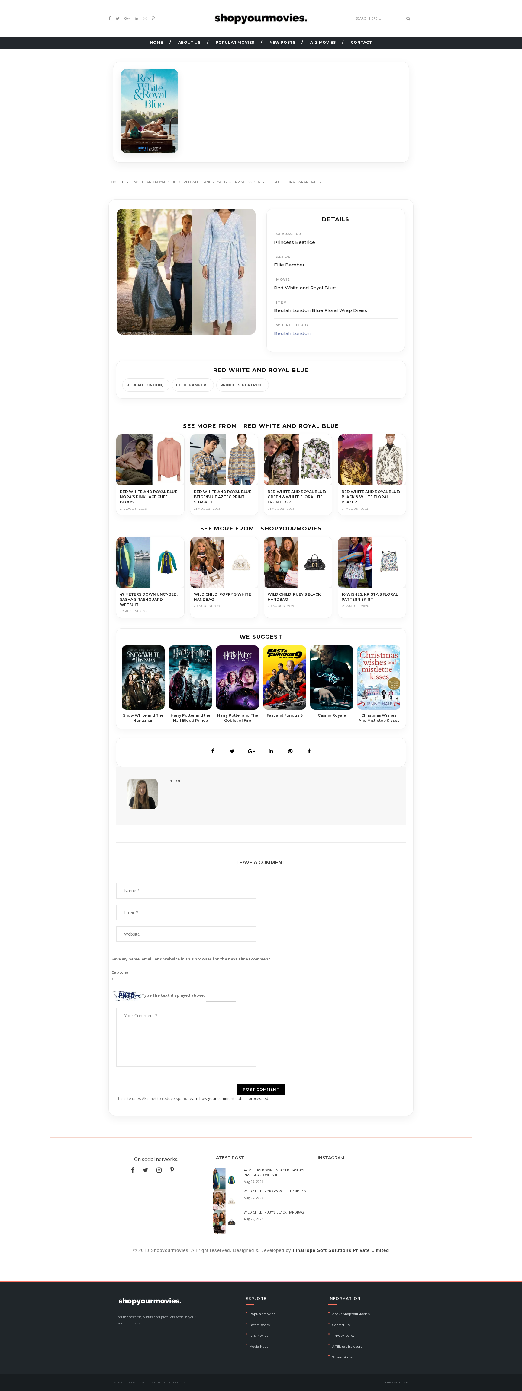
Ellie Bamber (191, 385)
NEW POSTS (282, 42)
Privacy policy (343, 1336)
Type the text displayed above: (173, 995)
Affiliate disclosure (347, 1346)
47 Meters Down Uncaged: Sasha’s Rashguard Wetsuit (274, 1172)
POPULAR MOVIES (235, 42)
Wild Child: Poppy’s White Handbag (275, 1191)
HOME (156, 42)
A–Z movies (259, 1336)
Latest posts (260, 1325)
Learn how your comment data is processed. (228, 1098)
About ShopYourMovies (351, 1314)
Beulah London (292, 333)
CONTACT (361, 42)
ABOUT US (189, 42)
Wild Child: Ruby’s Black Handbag (274, 1212)
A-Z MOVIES (323, 42)
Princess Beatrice (242, 385)
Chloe (175, 781)
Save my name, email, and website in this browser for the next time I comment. (191, 959)
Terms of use (342, 1357)
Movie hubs (259, 1346)
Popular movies (263, 1314)
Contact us (341, 1325)
